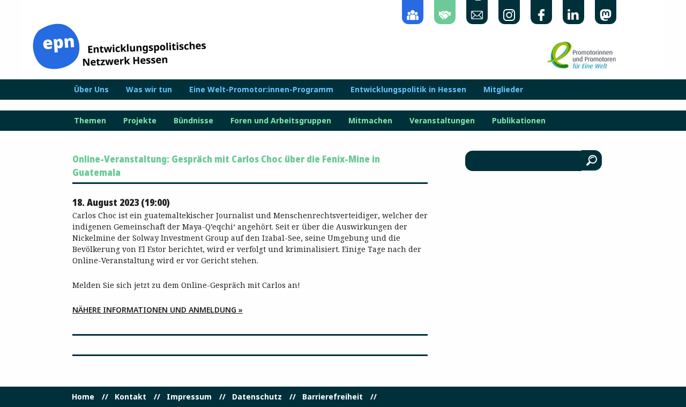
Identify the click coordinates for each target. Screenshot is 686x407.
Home (83, 397)
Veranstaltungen (442, 120)
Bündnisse (193, 120)
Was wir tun (149, 89)
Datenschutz (257, 397)
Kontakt (130, 397)
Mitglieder (503, 89)
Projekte (139, 120)
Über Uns (91, 89)
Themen (90, 120)
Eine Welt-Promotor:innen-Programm (261, 89)
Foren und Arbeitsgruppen (280, 120)
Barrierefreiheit (332, 397)
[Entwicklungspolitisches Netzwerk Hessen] (119, 45)
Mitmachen (370, 120)
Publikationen (519, 120)
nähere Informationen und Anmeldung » (157, 310)
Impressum (189, 397)
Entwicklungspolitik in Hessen (408, 89)
